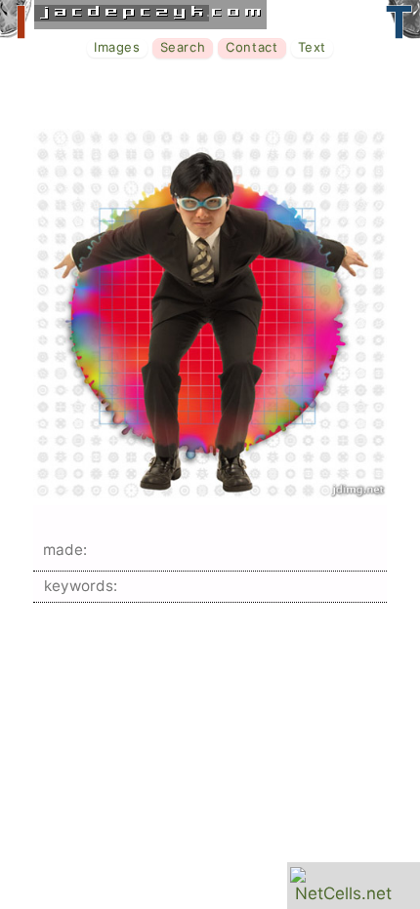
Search (183, 47)
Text (312, 47)
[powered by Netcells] (343, 893)
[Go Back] (210, 492)
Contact (251, 47)
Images (117, 47)
